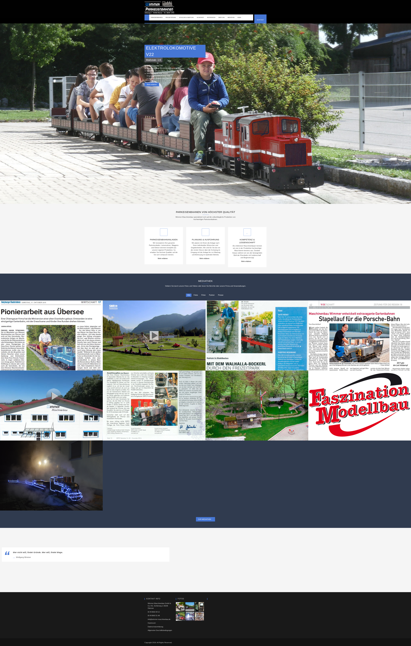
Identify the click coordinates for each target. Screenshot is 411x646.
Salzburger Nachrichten (47, 336)
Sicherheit (200, 17)
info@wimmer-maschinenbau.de (159, 619)
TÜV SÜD (253, 336)
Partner (212, 295)
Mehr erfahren (152, 84)
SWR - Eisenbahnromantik (150, 336)
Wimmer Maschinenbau (47, 406)
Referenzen (211, 17)
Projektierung (171, 17)
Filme (203, 295)
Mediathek (231, 17)
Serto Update (150, 406)
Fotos (196, 295)
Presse (220, 295)
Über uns (221, 17)
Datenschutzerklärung (155, 627)
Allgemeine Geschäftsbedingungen (160, 630)
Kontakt (260, 20)
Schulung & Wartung (186, 17)
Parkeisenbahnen (157, 17)
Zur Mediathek (204, 519)
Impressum (152, 623)
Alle (188, 295)
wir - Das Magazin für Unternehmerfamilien (355, 336)
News (239, 17)
